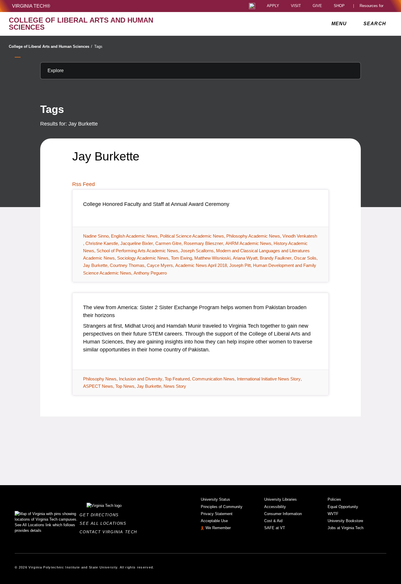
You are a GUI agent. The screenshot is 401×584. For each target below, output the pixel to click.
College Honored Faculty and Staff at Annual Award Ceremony (156, 204)
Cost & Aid (273, 521)
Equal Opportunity (343, 507)
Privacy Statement (216, 514)
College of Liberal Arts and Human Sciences (50, 46)
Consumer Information (283, 514)
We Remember (218, 528)
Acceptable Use (214, 521)
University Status (215, 499)
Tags (98, 46)
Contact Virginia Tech (110, 532)
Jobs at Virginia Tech (345, 528)
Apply (273, 6)
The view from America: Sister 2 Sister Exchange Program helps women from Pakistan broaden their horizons (194, 311)
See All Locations (104, 523)
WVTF (333, 514)
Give (317, 6)
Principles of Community (221, 507)
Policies (334, 499)
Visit (296, 6)
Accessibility (275, 507)
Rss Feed (83, 184)
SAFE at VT (274, 528)
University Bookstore (345, 521)
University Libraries (280, 499)
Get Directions (101, 515)
